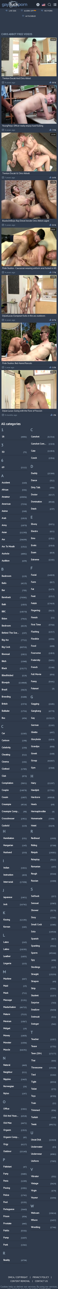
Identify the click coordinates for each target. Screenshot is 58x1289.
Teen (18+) (43, 1053)
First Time (42, 624)
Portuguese (15, 1209)
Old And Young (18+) (15, 1115)
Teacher (43, 1039)
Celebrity (14, 747)
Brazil (14, 689)
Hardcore (42, 797)
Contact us (41, 1281)
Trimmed (43, 1110)
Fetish (42, 603)
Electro (42, 531)
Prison (15, 1216)
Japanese (15, 897)
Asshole (14, 553)
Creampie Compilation (14, 811)
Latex (15, 942)
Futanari (42, 688)
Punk (15, 1244)
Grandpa (42, 746)
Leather (15, 956)
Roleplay (43, 859)
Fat (42, 589)
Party (15, 1173)
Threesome (43, 1067)
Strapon (43, 981)
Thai (43, 1060)
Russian (43, 880)
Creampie (14, 804)
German (42, 725)
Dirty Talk (42, 487)
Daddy (42, 473)
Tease (43, 1046)
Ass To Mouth (14, 546)
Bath (14, 604)
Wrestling (43, 1227)
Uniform (43, 1160)
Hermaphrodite (42, 811)
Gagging (42, 703)
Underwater (43, 1146)
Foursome (42, 652)
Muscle (15, 1049)
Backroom (14, 575)
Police (15, 1194)
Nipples (15, 1079)
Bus (14, 717)
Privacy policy (41, 1277)
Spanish (43, 938)
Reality (15, 1260)
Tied (43, 1074)
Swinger (43, 1023)
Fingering (42, 610)
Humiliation (15, 838)
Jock (15, 904)
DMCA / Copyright (18, 1277)
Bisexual (14, 654)
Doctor (42, 494)
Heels (42, 804)
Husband (15, 852)
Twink (43, 1124)
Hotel (42, 825)
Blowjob (14, 682)
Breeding (14, 696)
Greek (42, 753)
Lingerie (15, 963)
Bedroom (14, 625)
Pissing (15, 1187)
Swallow (43, 1009)
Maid (15, 985)
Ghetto (42, 732)
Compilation (14, 782)
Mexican (15, 1021)
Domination (42, 501)
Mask (15, 992)
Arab (14, 518)
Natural (15, 1064)
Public (15, 1230)
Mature (15, 1014)
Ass (14, 539)
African (14, 489)
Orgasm (15, 1129)
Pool (15, 1202)
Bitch (14, 661)
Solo (43, 931)
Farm (42, 581)
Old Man (15, 1122)
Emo (42, 538)
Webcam (43, 1212)
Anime (14, 510)
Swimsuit (43, 1016)
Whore (43, 1220)
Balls (14, 583)
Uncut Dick (43, 1139)
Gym (42, 767)
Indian (15, 867)
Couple (14, 790)
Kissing (15, 919)
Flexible (42, 638)
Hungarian (15, 845)
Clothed (14, 768)
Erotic (42, 545)
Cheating (14, 754)
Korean (15, 926)
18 (14, 436)
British (14, 703)
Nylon (15, 1093)
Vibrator (43, 1176)
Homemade (42, 818)
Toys (43, 1095)
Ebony (42, 524)
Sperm (43, 952)
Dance (42, 480)
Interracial (15, 881)
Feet (42, 596)
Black (14, 668)
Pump (15, 1237)
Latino (15, 949)
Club (14, 775)
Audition (14, 560)
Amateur (14, 496)
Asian (14, 532)
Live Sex (12, 11)
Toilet (43, 1088)
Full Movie (42, 674)
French (42, 667)
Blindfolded (14, 675)
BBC (14, 611)
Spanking (43, 945)
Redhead (43, 838)
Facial (42, 574)
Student (43, 995)
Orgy (15, 1144)
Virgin (43, 1190)
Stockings (43, 967)
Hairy (42, 782)
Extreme (42, 559)
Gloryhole (42, 739)
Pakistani (15, 1166)
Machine (15, 978)
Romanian (43, 866)
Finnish (42, 617)
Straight (43, 974)
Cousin (14, 797)
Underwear (43, 1153)
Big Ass (14, 639)
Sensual (43, 903)
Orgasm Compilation (15, 1137)
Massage (15, 999)
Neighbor (15, 1072)
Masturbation (15, 1007)
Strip (43, 988)
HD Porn (48, 11)
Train (43, 1103)
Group (42, 760)
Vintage (43, 1183)
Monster (15, 1042)
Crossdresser (14, 818)
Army (14, 525)
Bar (14, 590)
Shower (43, 910)
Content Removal (20, 1281)
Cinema (14, 761)
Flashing (42, 631)
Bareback (14, 597)
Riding (43, 845)
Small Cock (43, 924)
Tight (43, 1081)
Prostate (15, 1223)
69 (14, 467)
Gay (42, 717)
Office (15, 1108)
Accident (14, 482)
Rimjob (43, 852)
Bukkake (14, 710)
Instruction (15, 874)
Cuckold (14, 825)
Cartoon (14, 740)
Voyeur (43, 1197)
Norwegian (15, 1086)
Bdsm (14, 618)
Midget (15, 1028)
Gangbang (42, 710)
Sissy (43, 917)
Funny (42, 681)
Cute (42, 450)
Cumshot (42, 436)
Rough (43, 873)
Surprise (43, 1002)
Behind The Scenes (14, 632)
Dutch (42, 508)
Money (15, 1035)
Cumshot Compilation (42, 443)
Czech (42, 457)
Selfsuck (43, 896)
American (14, 503)
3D (14, 451)
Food (42, 645)
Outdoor (15, 1151)
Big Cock (14, 646)
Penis (15, 1180)
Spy (43, 959)
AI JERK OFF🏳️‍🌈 (30, 11)
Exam (42, 552)
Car (14, 733)
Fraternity (42, 660)
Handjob (42, 790)
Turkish (43, 1117)
